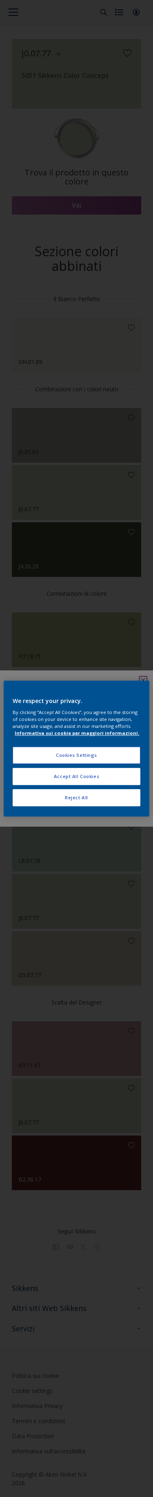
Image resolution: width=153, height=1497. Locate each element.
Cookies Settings (76, 755)
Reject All (76, 797)
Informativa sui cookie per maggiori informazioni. (77, 733)
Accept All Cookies (76, 776)
